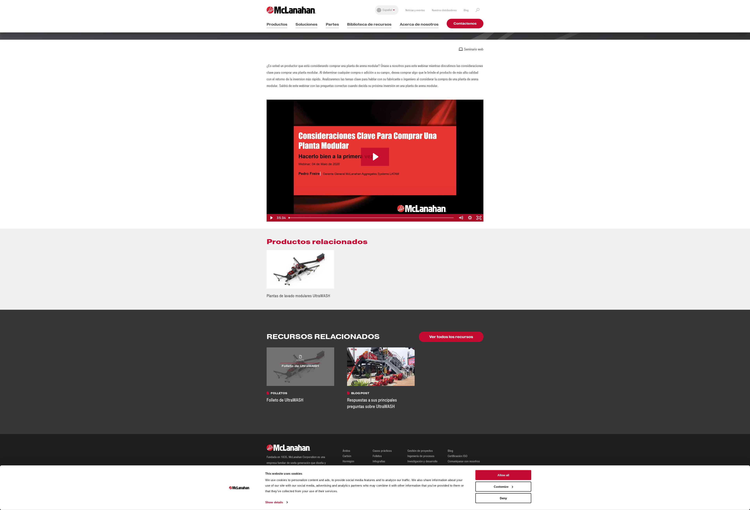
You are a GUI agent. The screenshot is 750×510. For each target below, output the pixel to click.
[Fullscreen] (478, 218)
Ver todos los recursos (451, 337)
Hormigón (348, 461)
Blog (466, 10)
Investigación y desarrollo (422, 461)
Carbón (347, 456)
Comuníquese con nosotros (464, 461)
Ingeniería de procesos (420, 456)
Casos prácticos (382, 451)
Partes (332, 24)
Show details (274, 502)
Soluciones (306, 24)
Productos (277, 24)
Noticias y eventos (415, 10)
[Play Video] (271, 218)
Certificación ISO (457, 456)
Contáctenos (465, 23)
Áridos (346, 451)
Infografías (379, 461)
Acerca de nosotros (419, 24)
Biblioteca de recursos (369, 24)
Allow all (503, 475)
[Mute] (460, 218)
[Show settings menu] (469, 218)
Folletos (377, 456)
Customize (501, 486)
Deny (503, 498)
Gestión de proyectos (420, 451)
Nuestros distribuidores (444, 10)
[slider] (371, 218)
